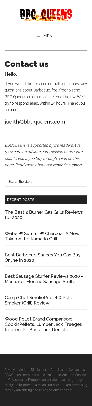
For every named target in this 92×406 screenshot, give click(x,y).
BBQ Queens (46, 15)
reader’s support (67, 164)
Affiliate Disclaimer (32, 369)
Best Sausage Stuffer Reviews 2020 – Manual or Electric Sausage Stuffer (44, 279)
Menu (49, 35)
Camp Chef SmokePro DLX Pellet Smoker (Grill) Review (40, 300)
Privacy (10, 369)
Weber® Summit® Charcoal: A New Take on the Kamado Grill (42, 236)
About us (57, 369)
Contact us (77, 369)
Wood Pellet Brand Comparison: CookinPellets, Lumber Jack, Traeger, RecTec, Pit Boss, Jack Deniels (43, 324)
